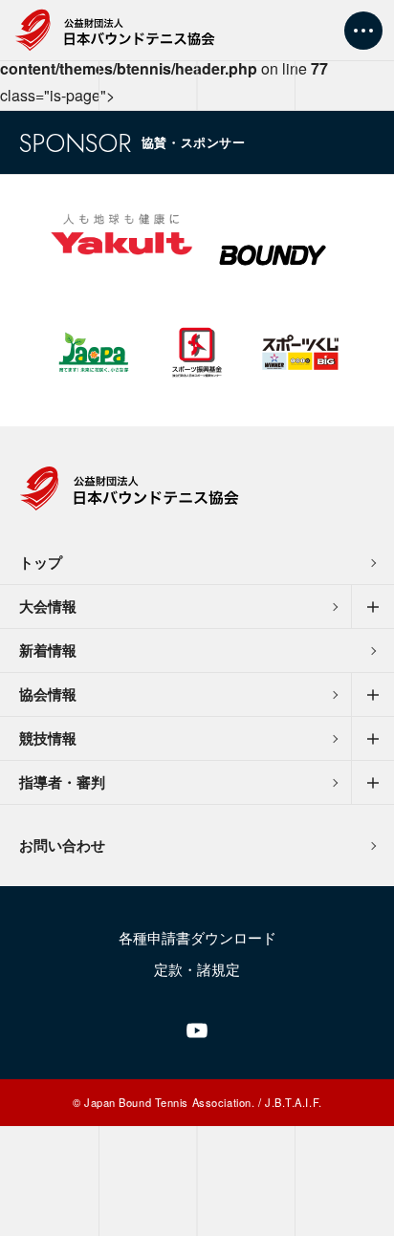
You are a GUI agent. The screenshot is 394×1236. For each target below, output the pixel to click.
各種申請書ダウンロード (197, 937)
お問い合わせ (62, 845)
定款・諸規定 (197, 969)
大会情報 (48, 606)
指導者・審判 (62, 781)
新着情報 (48, 650)
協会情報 (48, 694)
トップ (40, 562)
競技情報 (48, 737)
